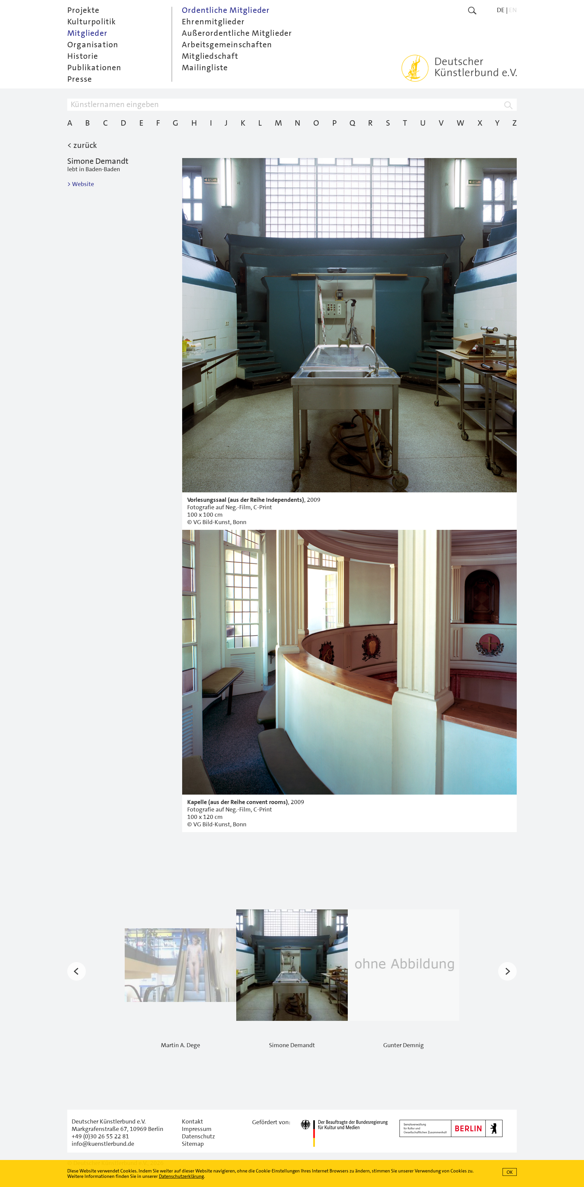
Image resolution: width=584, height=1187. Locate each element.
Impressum (197, 1129)
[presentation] (76, 971)
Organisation (92, 44)
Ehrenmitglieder (213, 21)
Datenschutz (198, 1136)
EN (513, 10)
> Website (80, 184)
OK (510, 1172)
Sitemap (193, 1144)
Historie (82, 56)
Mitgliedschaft (210, 56)
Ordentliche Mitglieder (226, 10)
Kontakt (192, 1121)
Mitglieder (87, 33)
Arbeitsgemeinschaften (227, 44)
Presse (79, 79)
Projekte (83, 10)
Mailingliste (205, 67)
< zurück (82, 145)
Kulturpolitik (91, 21)
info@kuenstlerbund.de (103, 1144)
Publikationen (94, 67)
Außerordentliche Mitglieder (237, 33)
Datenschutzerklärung (181, 1176)
